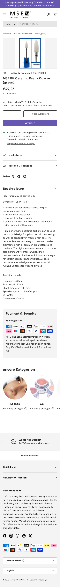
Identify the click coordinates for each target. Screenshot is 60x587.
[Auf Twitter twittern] (13, 176)
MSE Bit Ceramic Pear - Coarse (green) (30, 33)
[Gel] (42, 387)
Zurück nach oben (30, 455)
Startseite (7, 33)
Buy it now (30, 123)
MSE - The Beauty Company (16, 73)
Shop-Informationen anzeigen (21, 143)
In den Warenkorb (40, 113)
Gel (42, 404)
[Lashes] (15, 387)
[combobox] (30, 24)
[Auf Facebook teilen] (19, 176)
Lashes (15, 404)
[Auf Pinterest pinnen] (25, 176)
